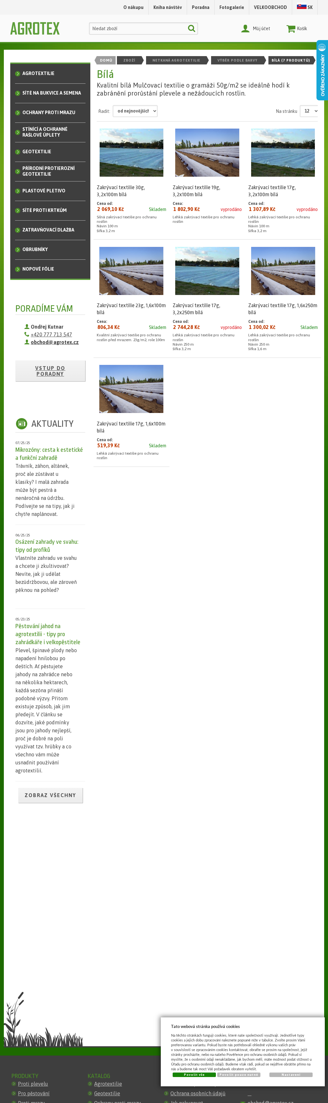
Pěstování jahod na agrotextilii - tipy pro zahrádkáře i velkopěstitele (47, 634)
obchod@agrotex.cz (55, 342)
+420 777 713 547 (51, 334)
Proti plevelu (33, 1084)
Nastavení (291, 1074)
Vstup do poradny (50, 371)
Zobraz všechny (50, 795)
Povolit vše (194, 1074)
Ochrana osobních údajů (198, 1093)
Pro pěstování (34, 1093)
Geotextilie (107, 1093)
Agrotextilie (108, 1084)
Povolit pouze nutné (238, 1074)
